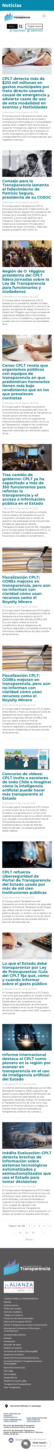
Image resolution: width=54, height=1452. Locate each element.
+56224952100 (10, 1421)
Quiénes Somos (11, 1305)
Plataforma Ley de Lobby (15, 1381)
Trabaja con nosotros (13, 1315)
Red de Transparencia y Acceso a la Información (25, 1325)
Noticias (7, 1302)
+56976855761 (33, 1421)
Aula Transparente (12, 1387)
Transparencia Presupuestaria (17, 1384)
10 (20, 1232)
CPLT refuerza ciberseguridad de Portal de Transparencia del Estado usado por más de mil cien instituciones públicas (26, 882)
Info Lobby (8, 1371)
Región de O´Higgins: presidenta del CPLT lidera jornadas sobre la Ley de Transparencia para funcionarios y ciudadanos (25, 281)
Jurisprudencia (10, 1377)
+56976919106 (33, 1420)
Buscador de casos (12, 1345)
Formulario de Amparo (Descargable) (21, 1351)
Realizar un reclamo (13, 1348)
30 (33, 1232)
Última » (29, 1239)
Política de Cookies (12, 1308)
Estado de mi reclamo (14, 1354)
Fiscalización (9, 1341)
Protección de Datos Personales (18, 1318)
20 (26, 1232)
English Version (35, 26)
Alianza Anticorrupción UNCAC (18, 1322)
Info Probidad (10, 1374)
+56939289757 (10, 1417)
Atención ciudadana (13, 1312)
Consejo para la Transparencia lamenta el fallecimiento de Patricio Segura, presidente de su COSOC (26, 189)
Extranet (8, 1338)
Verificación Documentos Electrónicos (21, 1358)
